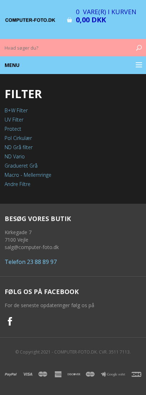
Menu (12, 65)
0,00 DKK (91, 19)
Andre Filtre (17, 184)
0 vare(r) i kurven (106, 11)
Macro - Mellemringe (28, 174)
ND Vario (15, 156)
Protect (13, 128)
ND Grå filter (19, 147)
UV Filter (14, 119)
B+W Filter (16, 110)
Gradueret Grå (21, 165)
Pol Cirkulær (18, 138)
